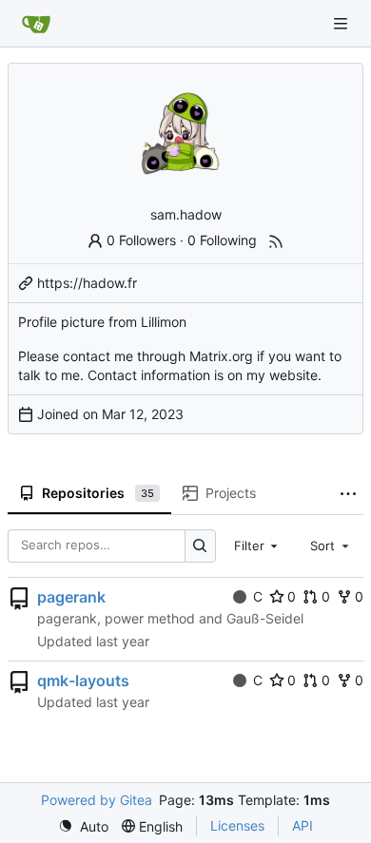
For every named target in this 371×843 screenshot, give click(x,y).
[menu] (83, 826)
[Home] (36, 24)
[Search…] (200, 546)
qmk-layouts (83, 680)
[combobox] (258, 545)
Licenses (237, 825)
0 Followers (141, 240)
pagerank (71, 596)
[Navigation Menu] (342, 23)
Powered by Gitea (96, 800)
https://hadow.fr (87, 283)
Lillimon (163, 322)
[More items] (348, 494)
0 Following (222, 240)
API (302, 825)
